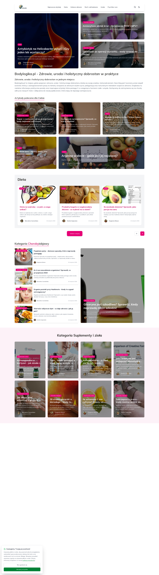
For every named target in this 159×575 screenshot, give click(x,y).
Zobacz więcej (75, 233)
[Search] (135, 7)
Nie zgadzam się (22, 565)
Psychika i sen (113, 7)
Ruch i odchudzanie (91, 7)
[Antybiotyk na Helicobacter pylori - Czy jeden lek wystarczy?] (46, 40)
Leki (20, 44)
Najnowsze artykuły (54, 7)
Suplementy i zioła (23, 115)
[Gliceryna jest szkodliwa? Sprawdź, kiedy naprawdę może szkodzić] (112, 285)
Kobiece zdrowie (76, 7)
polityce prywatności (29, 560)
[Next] (142, 233)
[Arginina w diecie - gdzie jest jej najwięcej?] (101, 153)
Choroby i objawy (88, 22)
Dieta (66, 7)
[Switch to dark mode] (139, 7)
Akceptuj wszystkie (22, 569)
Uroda (103, 7)
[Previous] (137, 233)
